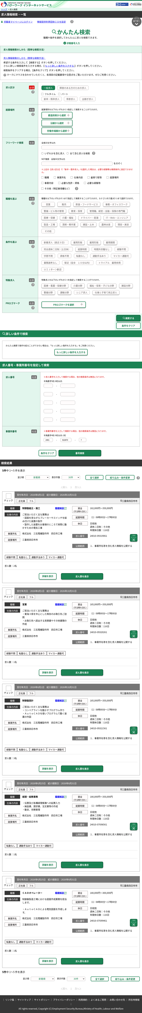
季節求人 (70, 99)
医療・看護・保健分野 (55, 285)
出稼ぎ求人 (87, 99)
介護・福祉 (67, 217)
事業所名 (62, 177)
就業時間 (82, 249)
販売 (64, 204)
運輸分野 (64, 292)
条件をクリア (47, 453)
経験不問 (121, 249)
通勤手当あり (99, 256)
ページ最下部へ (136, 19)
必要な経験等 (95, 183)
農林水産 (106, 224)
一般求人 (48, 88)
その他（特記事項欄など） (58, 188)
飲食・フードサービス (87, 204)
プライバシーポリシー (64, 999)
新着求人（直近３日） (55, 242)
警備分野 (48, 292)
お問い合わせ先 (117, 999)
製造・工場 (49, 224)
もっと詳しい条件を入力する (59, 65)
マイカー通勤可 (121, 256)
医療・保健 (49, 217)
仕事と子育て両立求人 (106, 292)
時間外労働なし (102, 249)
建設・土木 (88, 224)
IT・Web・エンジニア (117, 217)
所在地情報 (134, 999)
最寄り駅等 (97, 177)
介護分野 (77, 285)
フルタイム (50, 94)
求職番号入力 (71, 43)
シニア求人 (81, 292)
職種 (48, 177)
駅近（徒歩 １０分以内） (77, 262)
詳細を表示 (47, 576)
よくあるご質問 (98, 999)
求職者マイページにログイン (18, 21)
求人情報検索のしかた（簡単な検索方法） (24, 58)
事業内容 (50, 183)
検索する (129, 318)
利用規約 (82, 999)
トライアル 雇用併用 (109, 262)
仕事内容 (79, 177)
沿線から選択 (57, 123)
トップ (4, 9)
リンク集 (9, 999)
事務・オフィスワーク (116, 204)
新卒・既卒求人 (51, 99)
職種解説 (59, 508)
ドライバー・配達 (89, 217)
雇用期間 (110, 242)
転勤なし (80, 256)
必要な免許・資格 (71, 183)
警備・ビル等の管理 (54, 211)
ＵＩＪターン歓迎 (52, 269)
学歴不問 (48, 256)
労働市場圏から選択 (57, 130)
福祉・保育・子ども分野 (102, 285)
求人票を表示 (82, 576)
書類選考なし (50, 262)
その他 (48, 231)
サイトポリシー (42, 999)
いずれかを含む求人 (54, 153)
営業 (48, 204)
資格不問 (64, 256)
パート (64, 94)
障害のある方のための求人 (73, 88)
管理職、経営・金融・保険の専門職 (107, 211)
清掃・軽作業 (69, 224)
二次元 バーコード (133, 536)
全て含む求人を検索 (80, 153)
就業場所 (115, 177)
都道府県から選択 (57, 115)
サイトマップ (24, 999)
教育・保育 (76, 211)
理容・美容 (123, 224)
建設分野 (125, 285)
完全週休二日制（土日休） (57, 249)
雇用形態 (77, 242)
